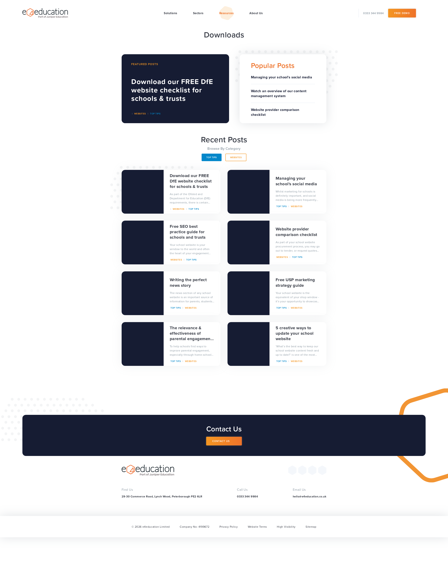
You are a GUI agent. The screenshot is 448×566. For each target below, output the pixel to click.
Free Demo (402, 13)
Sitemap (311, 527)
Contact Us (221, 441)
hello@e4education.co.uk (309, 496)
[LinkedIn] (322, 470)
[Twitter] (292, 470)
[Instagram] (312, 470)
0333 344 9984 (247, 496)
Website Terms (257, 527)
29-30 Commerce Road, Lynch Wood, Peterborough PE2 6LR (162, 496)
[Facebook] (302, 470)
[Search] (423, 13)
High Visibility (286, 527)
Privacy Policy (228, 527)
